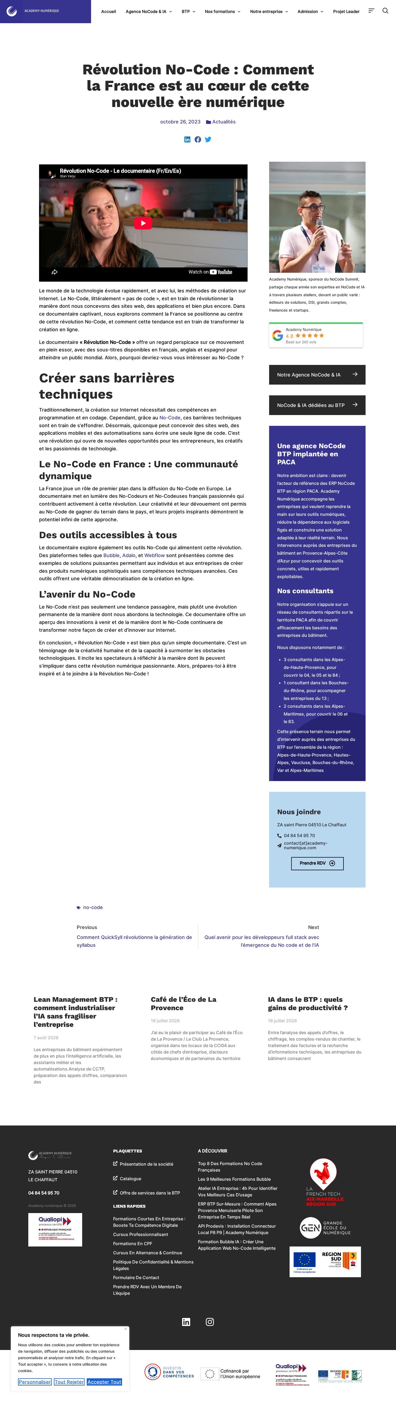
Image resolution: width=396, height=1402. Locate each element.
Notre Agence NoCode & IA (309, 375)
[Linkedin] (186, 1322)
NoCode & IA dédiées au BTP (311, 405)
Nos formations (220, 11)
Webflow (154, 555)
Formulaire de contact (136, 1277)
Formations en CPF (132, 1243)
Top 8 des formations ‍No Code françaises (230, 1167)
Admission (308, 11)
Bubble (111, 555)
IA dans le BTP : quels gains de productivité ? (308, 1003)
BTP (186, 11)
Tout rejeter (69, 1382)
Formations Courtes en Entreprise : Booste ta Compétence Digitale (149, 1222)
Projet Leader (346, 11)
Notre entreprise (266, 11)
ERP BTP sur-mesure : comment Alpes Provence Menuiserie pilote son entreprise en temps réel (237, 1210)
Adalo (129, 555)
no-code (93, 907)
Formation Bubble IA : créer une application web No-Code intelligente (237, 1245)
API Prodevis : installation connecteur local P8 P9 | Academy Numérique (237, 1229)
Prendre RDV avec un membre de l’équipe (147, 1290)
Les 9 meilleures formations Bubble (234, 1179)
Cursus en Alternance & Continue (147, 1252)
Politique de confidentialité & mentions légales (153, 1265)
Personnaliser (35, 1382)
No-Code (169, 417)
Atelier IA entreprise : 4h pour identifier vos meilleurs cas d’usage (237, 1191)
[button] (187, 139)
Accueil (108, 11)
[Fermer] (125, 1329)
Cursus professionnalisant (140, 1234)
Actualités (224, 122)
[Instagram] (210, 1322)
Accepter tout (104, 1382)
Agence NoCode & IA (146, 11)
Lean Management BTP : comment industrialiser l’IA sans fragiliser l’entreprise (75, 1012)
